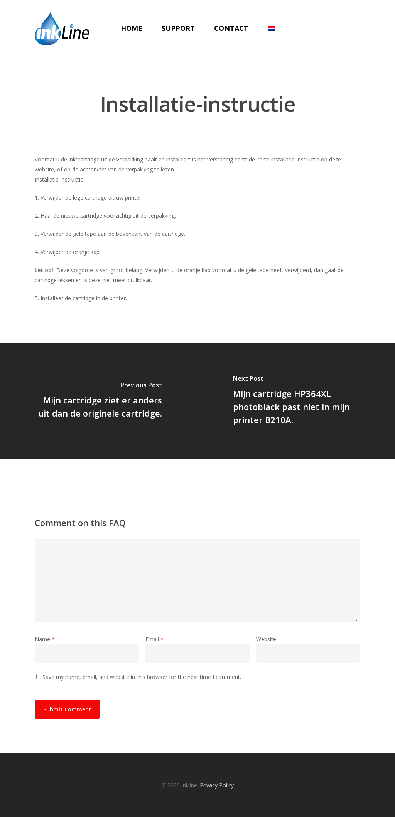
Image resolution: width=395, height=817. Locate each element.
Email (154, 639)
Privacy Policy (217, 785)
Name (45, 639)
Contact (231, 28)
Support (178, 28)
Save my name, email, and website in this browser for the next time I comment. (141, 677)
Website (266, 639)
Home (131, 28)
